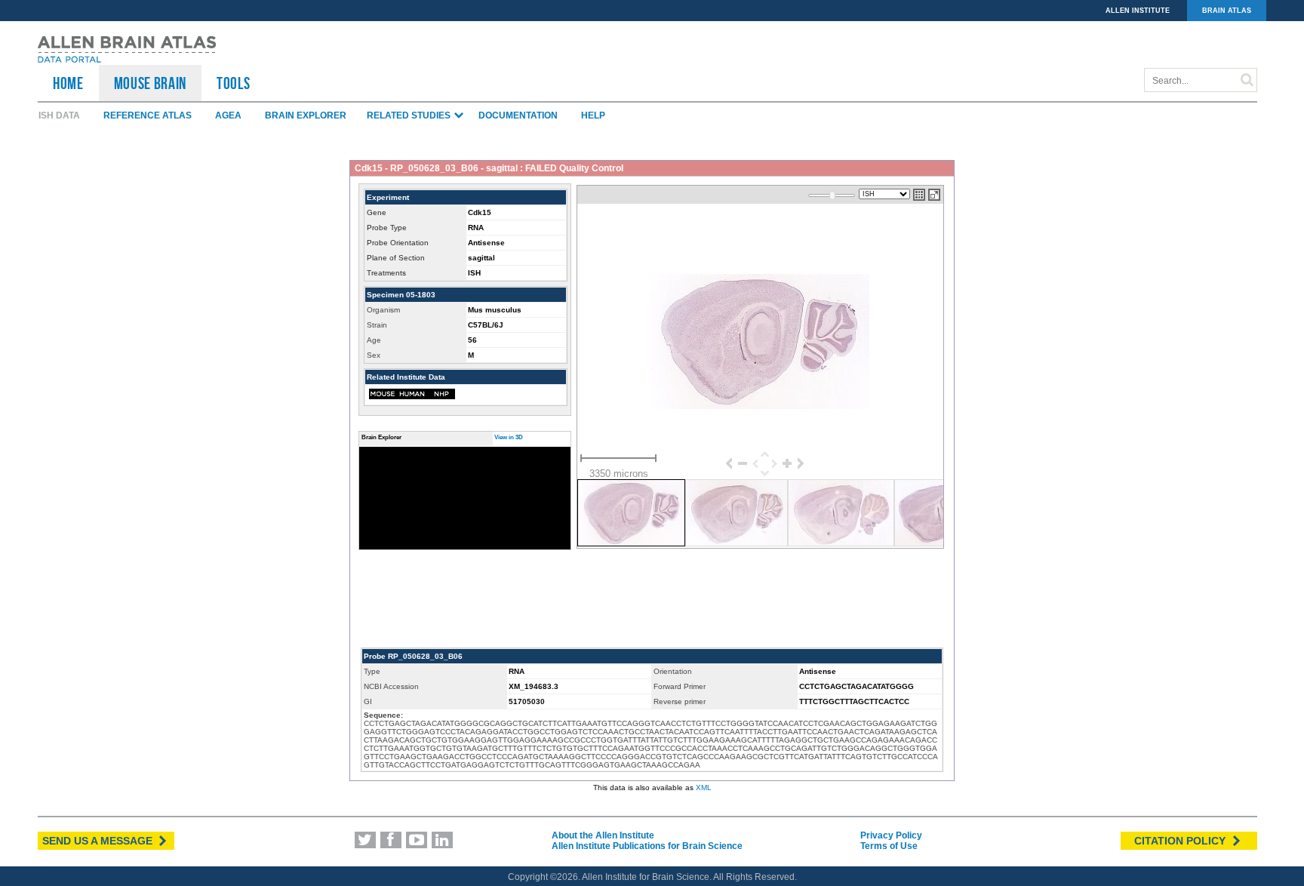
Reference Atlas (147, 115)
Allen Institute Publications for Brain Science (647, 846)
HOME (68, 83)
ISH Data (59, 115)
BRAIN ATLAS (1226, 10)
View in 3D (508, 437)
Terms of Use (889, 846)
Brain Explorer (305, 115)
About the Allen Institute (603, 835)
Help (593, 115)
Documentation (518, 115)
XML (704, 787)
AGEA (228, 115)
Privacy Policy (891, 835)
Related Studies (410, 115)
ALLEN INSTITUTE (1138, 10)
